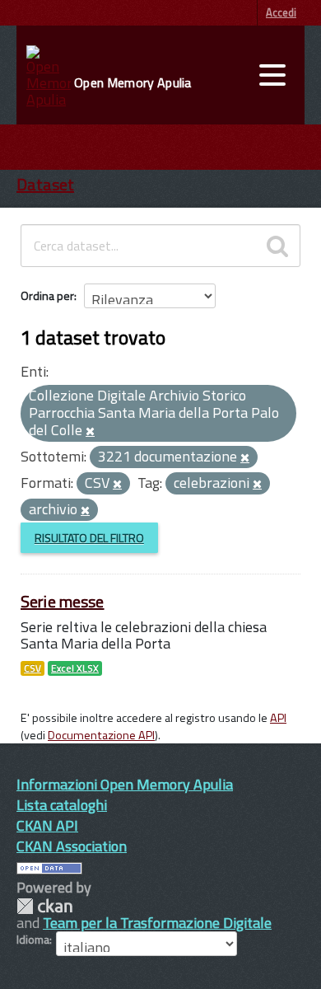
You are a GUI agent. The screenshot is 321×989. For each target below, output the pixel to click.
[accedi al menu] (272, 75)
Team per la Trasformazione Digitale (157, 923)
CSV (32, 668)
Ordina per (47, 295)
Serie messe (63, 601)
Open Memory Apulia (132, 82)
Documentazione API (101, 735)
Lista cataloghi (61, 805)
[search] (277, 245)
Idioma (32, 939)
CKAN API (47, 825)
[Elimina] (90, 431)
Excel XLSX (75, 668)
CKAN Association (71, 846)
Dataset (45, 184)
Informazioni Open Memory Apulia (124, 784)
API (278, 718)
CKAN (44, 906)
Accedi (281, 12)
